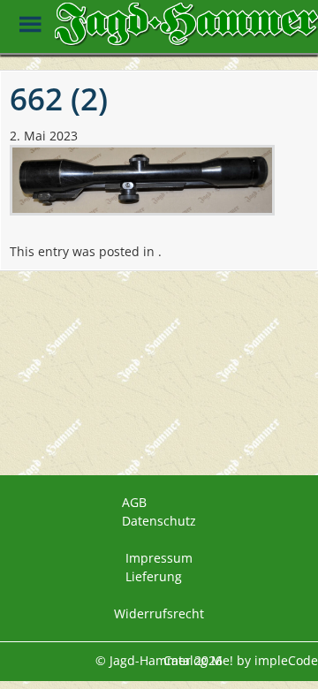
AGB (134, 502)
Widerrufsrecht (159, 613)
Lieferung (153, 576)
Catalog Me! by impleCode (240, 660)
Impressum (159, 557)
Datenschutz (159, 520)
